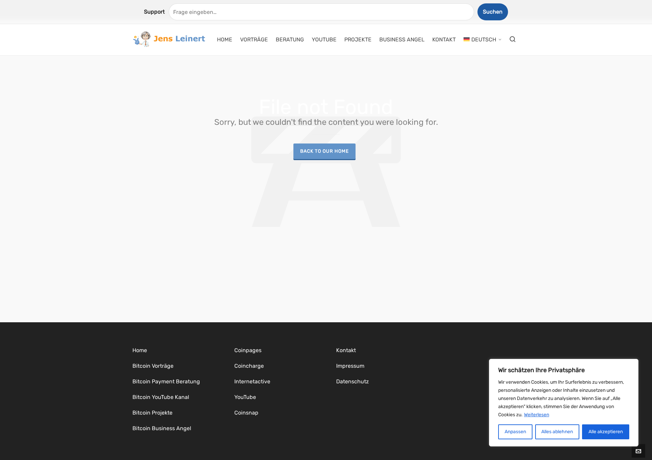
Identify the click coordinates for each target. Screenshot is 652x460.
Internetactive (252, 381)
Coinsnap (246, 412)
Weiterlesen (536, 415)
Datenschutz (352, 381)
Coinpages (247, 350)
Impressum (350, 366)
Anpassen (515, 432)
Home (139, 350)
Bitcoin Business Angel (161, 428)
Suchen (493, 11)
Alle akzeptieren (605, 432)
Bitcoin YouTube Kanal (160, 397)
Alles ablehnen (557, 432)
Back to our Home (324, 151)
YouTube (245, 397)
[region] (563, 402)
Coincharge (249, 366)
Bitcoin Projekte (152, 412)
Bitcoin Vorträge (153, 366)
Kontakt (346, 350)
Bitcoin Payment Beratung (166, 381)
